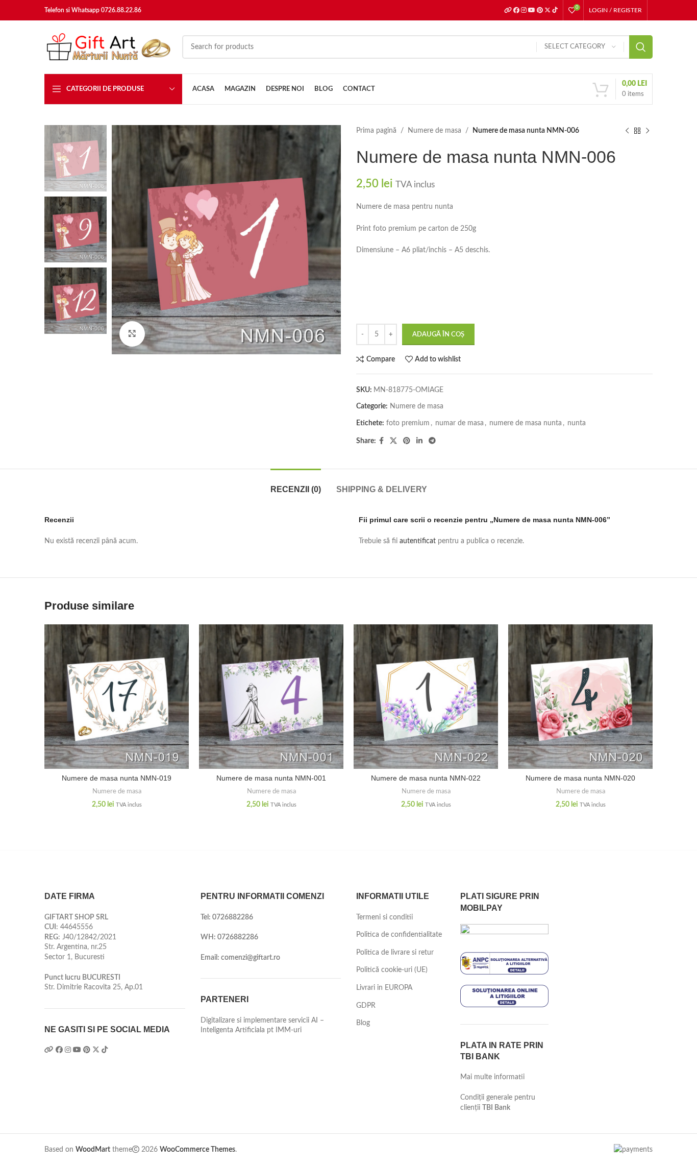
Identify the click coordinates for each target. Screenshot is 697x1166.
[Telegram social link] (432, 441)
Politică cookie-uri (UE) (392, 970)
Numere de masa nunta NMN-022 (426, 778)
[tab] (295, 484)
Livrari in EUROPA (384, 987)
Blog (363, 1023)
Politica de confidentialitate (399, 934)
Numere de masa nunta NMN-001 (271, 778)
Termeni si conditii (384, 917)
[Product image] (116, 696)
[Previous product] (627, 131)
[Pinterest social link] (406, 441)
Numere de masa (434, 130)
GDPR (366, 1005)
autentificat (418, 541)
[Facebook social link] (381, 441)
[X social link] (393, 441)
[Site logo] (108, 47)
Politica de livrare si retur (395, 952)
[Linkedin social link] (419, 441)
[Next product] (647, 131)
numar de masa (459, 423)
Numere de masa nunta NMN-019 (116, 778)
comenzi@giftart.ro (250, 957)
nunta (576, 423)
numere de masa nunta (525, 423)
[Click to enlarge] (132, 334)
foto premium (408, 423)
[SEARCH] (641, 47)
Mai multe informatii (492, 1077)
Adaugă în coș (438, 334)
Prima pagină (376, 130)
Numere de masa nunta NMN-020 (580, 778)
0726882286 (232, 917)
